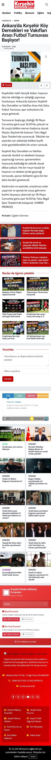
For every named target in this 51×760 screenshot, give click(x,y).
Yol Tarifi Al (28, 619)
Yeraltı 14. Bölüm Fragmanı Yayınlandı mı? (12, 480)
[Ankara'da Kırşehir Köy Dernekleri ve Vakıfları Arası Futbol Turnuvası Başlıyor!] (25, 67)
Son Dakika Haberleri (10, 736)
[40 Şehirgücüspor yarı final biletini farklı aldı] (38, 327)
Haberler (6, 20)
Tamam (32, 757)
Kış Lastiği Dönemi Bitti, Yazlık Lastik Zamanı (11, 573)
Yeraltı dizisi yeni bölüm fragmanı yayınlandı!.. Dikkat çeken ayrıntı (38, 513)
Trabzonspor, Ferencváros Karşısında (37, 293)
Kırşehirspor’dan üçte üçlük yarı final (11, 337)
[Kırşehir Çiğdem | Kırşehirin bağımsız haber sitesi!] (24, 4)
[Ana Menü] (3, 4)
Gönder (7, 378)
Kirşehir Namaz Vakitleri (12, 720)
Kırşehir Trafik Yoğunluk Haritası (34, 720)
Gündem (6, 12)
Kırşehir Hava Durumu (34, 711)
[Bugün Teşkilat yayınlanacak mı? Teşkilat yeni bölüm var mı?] (38, 465)
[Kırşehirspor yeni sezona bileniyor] (12, 433)
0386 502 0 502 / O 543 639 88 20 (27, 680)
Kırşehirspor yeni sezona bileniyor (12, 448)
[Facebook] (13, 697)
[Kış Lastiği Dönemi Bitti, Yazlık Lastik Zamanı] (12, 559)
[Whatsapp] (33, 697)
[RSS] (37, 697)
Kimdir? (32, 444)
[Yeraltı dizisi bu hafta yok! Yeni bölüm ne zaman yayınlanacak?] (38, 529)
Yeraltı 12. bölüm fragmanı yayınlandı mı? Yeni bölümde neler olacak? (38, 576)
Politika (18, 12)
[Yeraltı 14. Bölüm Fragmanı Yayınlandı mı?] (12, 465)
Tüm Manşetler (36, 727)
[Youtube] (28, 697)
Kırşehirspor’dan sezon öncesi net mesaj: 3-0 (36, 315)
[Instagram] (23, 697)
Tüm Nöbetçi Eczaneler (26, 641)
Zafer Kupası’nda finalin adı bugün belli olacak (12, 315)
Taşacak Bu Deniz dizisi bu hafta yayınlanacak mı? (11, 545)
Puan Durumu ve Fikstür (13, 728)
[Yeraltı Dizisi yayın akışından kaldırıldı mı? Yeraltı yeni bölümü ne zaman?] (12, 497)
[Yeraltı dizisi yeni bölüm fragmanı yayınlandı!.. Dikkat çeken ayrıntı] (38, 497)
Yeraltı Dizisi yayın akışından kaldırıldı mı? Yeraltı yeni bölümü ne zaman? (11, 514)
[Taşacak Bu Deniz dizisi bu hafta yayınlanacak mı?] (12, 529)
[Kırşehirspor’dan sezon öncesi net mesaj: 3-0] (38, 305)
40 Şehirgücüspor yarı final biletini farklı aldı (36, 337)
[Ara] (46, 5)
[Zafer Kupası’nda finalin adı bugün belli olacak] (13, 305)
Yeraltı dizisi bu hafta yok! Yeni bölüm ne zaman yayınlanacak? (37, 545)
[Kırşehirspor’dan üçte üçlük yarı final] (13, 327)
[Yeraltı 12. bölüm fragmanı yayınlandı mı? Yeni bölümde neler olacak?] (38, 559)
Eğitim (40, 12)
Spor (16, 20)
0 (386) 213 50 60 (12, 634)
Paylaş (8, 85)
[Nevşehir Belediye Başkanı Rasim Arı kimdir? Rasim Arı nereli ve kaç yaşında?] (38, 433)
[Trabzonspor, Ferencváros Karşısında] (38, 283)
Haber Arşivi (35, 735)
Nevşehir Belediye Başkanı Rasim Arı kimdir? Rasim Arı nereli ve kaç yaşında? (38, 450)
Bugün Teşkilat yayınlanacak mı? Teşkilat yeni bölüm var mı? (37, 482)
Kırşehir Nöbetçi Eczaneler (12, 711)
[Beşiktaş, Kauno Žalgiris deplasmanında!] (13, 283)
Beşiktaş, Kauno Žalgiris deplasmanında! (12, 293)
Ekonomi (29, 12)
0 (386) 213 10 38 (12, 619)
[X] (18, 697)
